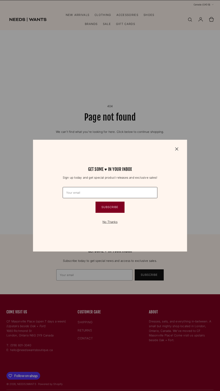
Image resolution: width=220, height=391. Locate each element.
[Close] (177, 148)
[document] (110, 195)
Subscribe (109, 207)
